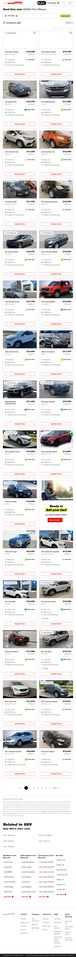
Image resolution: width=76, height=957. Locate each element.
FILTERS (12, 16)
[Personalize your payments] (34, 54)
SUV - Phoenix (9, 847)
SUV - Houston (44, 841)
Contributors (46, 922)
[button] (56, 789)
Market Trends (46, 926)
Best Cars (23, 929)
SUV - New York (9, 835)
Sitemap (45, 929)
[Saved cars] (64, 3)
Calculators (46, 919)
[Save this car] (34, 33)
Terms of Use (57, 919)
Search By (23, 919)
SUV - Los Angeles (45, 835)
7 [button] (49, 788)
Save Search (65, 16)
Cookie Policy (57, 946)
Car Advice (23, 926)
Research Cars (24, 933)
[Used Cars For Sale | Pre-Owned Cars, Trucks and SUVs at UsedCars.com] (15, 3)
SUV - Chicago (9, 841)
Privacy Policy (57, 922)
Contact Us (34, 924)
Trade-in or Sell (25, 922)
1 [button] (26, 788)
